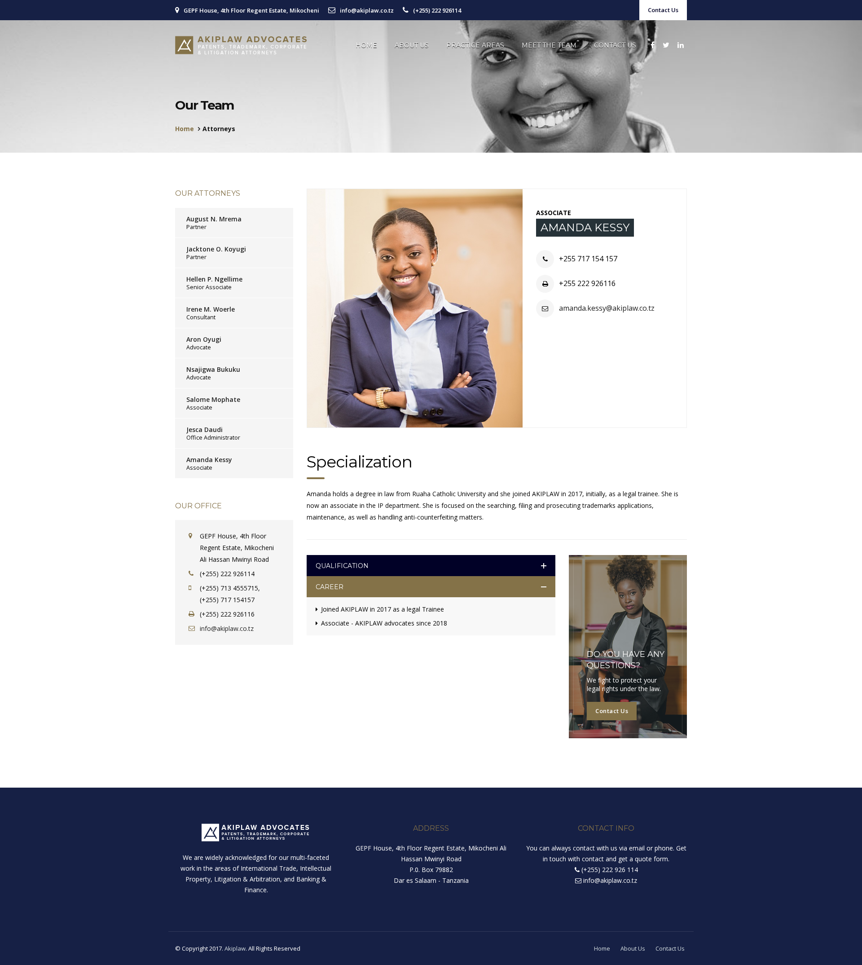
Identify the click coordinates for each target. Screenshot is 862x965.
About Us (412, 45)
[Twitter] (666, 45)
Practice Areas (475, 45)
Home (366, 45)
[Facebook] (652, 45)
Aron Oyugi (203, 339)
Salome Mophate (213, 399)
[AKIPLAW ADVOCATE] (241, 45)
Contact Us (663, 10)
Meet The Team (549, 45)
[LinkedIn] (680, 45)
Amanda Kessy (209, 459)
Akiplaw (235, 948)
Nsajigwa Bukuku (213, 369)
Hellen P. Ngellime (214, 279)
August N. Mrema (214, 219)
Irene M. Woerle (210, 309)
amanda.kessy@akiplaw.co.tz (607, 308)
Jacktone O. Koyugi (216, 249)
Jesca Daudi (204, 429)
